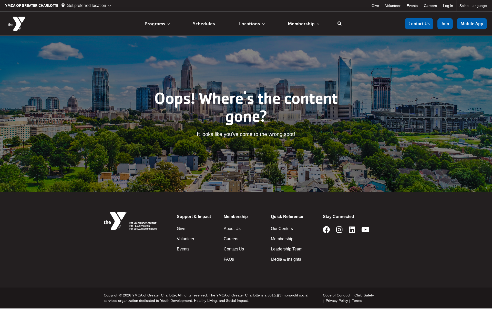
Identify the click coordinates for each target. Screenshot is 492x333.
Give (375, 6)
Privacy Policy (337, 300)
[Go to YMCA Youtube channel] (365, 231)
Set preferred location (86, 5)
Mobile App (471, 24)
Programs (156, 24)
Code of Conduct (336, 295)
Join (445, 24)
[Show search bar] (339, 23)
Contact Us (419, 24)
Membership (302, 24)
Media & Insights (286, 259)
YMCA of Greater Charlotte (32, 5)
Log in (448, 6)
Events (412, 6)
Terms (357, 300)
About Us (232, 228)
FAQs (229, 259)
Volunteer (393, 6)
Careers (430, 6)
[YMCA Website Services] (35, 24)
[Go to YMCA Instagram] (339, 231)
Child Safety (364, 295)
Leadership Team (286, 249)
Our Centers (282, 228)
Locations (250, 24)
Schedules (204, 24)
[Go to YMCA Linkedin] (352, 231)
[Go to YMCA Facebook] (326, 231)
